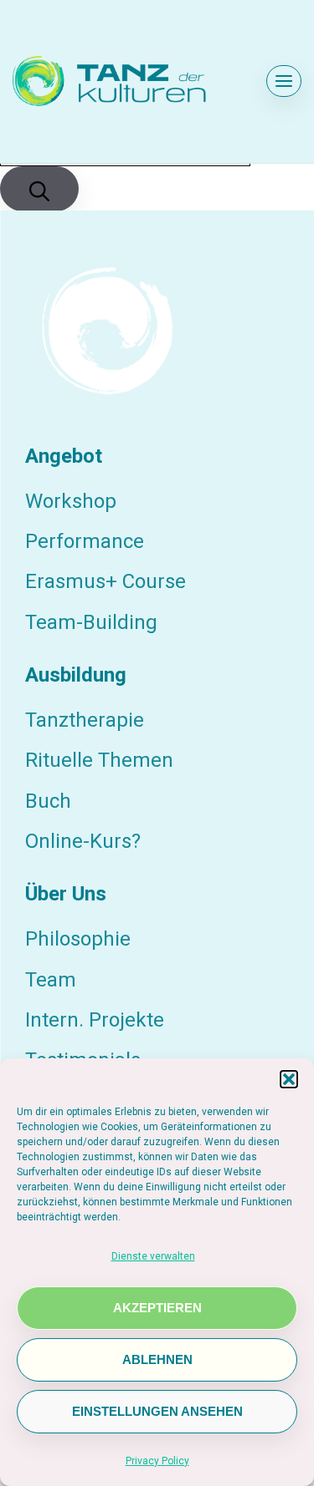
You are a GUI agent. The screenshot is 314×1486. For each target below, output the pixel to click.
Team (50, 980)
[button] (289, 1079)
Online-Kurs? (83, 841)
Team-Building (91, 622)
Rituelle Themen (99, 760)
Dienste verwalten (153, 1256)
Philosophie (78, 939)
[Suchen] (39, 188)
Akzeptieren (157, 1308)
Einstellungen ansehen (157, 1411)
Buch (48, 801)
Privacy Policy (157, 1461)
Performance (84, 541)
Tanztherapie (84, 720)
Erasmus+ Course (105, 581)
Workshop (70, 501)
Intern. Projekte (94, 1020)
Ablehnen (157, 1360)
